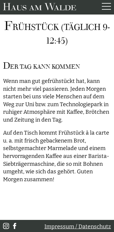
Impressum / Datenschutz (77, 227)
